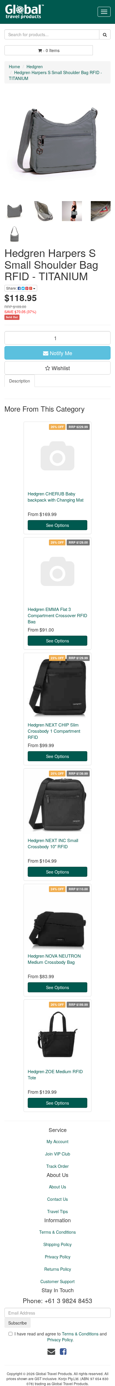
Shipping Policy (57, 1244)
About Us (57, 1187)
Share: (12, 287)
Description (19, 381)
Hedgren (35, 66)
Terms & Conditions (57, 1232)
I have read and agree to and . (60, 1336)
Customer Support (57, 1281)
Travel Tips (57, 1211)
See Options (57, 525)
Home (14, 66)
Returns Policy (57, 1269)
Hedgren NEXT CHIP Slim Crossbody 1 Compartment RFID (54, 731)
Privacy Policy (57, 1257)
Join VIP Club (57, 1154)
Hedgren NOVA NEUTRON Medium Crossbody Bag (54, 959)
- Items (51, 50)
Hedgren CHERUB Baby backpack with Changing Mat (55, 496)
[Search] (105, 34)
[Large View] (14, 211)
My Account (57, 1141)
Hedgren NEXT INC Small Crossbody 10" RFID (53, 843)
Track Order (57, 1166)
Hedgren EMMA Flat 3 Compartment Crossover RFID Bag (57, 615)
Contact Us (57, 1199)
